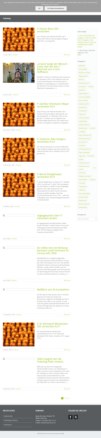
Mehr (79, 55)
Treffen (82, 190)
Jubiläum (83, 121)
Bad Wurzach (84, 73)
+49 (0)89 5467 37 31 (48, 420)
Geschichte (83, 100)
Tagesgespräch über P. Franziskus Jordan (49, 217)
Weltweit (83, 207)
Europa (82, 87)
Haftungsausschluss (11, 420)
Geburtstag (83, 93)
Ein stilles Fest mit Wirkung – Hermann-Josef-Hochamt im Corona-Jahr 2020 (53, 250)
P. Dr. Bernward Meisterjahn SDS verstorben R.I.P (52, 325)
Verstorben (83, 197)
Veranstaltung (84, 194)
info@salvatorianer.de (48, 423)
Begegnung (83, 76)
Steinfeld (83, 180)
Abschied (83, 69)
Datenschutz (8, 416)
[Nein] (99, 6)
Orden (82, 145)
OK (39, 8)
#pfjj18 (82, 66)
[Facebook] (70, 417)
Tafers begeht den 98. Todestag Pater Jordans (50, 360)
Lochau (82, 132)
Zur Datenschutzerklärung (55, 8)
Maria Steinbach (85, 135)
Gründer (83, 107)
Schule (82, 173)
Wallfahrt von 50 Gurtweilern (53, 289)
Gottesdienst (84, 104)
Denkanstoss (84, 83)
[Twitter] (76, 417)
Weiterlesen (67, 55)
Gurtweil (83, 111)
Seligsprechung (85, 176)
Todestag (83, 186)
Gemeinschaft (84, 97)
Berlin (81, 79)
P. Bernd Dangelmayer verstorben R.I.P (49, 175)
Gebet (82, 90)
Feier (90, 87)
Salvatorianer (84, 163)
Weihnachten (84, 204)
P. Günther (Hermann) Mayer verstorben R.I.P (53, 105)
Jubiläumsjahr (84, 125)
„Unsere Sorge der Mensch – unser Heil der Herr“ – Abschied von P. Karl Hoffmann (53, 68)
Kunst (92, 128)
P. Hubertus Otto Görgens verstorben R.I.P (51, 140)
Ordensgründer (85, 149)
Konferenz (83, 128)
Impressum (8, 425)
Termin (82, 183)
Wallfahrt (82, 200)
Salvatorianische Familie (87, 167)
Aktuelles (15, 55)
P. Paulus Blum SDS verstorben (47, 30)
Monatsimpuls (85, 139)
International (84, 118)
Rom (81, 159)
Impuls (82, 114)
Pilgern (82, 156)
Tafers (92, 180)
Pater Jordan (84, 152)
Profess (90, 156)
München (83, 142)
